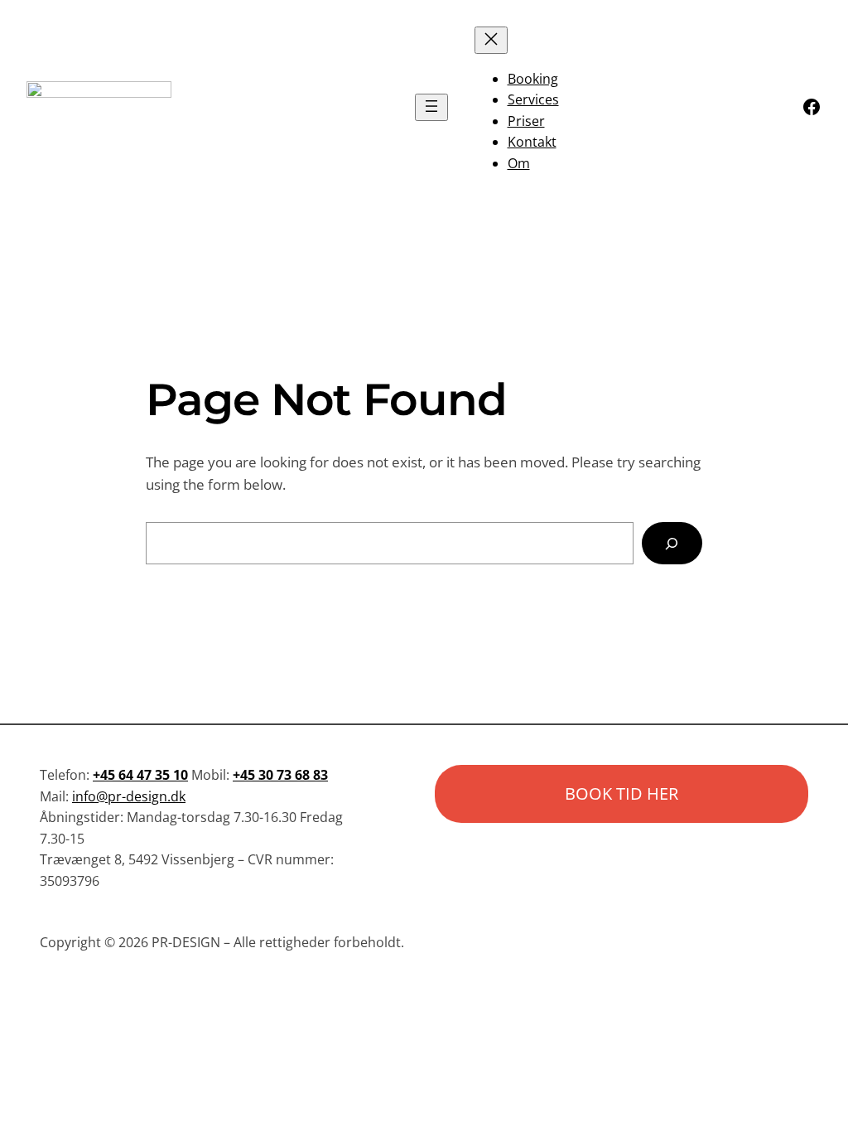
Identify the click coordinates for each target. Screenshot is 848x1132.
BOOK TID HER (621, 793)
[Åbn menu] (431, 107)
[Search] (672, 543)
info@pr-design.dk (129, 796)
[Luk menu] (491, 40)
